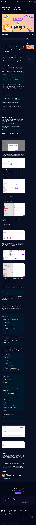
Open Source (32, 513)
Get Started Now (18, 493)
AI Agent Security (11, 514)
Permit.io (8, 439)
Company (25, 1)
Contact (32, 518)
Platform (15, 1)
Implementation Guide (28, 39)
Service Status (32, 517)
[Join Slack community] (27, 1)
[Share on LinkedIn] (31, 34)
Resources (18, 1)
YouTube (2, 514)
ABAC (15, 512)
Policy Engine (21, 511)
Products (7, 1)
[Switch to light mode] (32, 1)
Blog (25, 512)
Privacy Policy (32, 514)
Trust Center (32, 512)
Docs (25, 511)
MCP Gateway (10, 511)
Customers (26, 513)
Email (31, 519)
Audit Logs (21, 514)
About (31, 511)
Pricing (22, 1)
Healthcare (15, 514)
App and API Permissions (10, 513)
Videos (26, 514)
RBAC (15, 511)
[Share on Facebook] (32, 34)
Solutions (11, 1)
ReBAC (15, 513)
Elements (21, 513)
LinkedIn (5, 514)
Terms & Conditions (32, 516)
